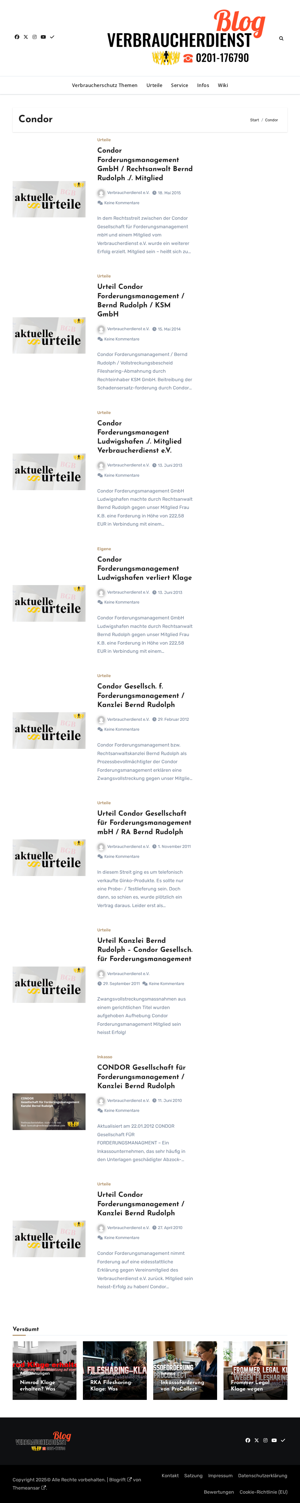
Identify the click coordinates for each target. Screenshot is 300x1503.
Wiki (223, 85)
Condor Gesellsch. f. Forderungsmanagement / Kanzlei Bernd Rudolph (140, 695)
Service (179, 85)
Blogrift (117, 1479)
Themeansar (26, 1488)
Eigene (104, 549)
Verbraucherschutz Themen (105, 85)
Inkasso (104, 1057)
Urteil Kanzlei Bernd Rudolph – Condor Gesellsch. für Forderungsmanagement (144, 950)
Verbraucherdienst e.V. (128, 192)
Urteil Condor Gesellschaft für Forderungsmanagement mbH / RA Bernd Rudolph (144, 823)
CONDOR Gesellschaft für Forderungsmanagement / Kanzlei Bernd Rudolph (141, 1077)
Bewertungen (219, 1492)
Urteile (154, 85)
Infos (203, 85)
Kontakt (170, 1475)
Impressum (220, 1475)
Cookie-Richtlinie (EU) (263, 1492)
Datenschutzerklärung (262, 1475)
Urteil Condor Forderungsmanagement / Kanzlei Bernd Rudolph (140, 1204)
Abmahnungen (35, 1373)
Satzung (193, 1475)
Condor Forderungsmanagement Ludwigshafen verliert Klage (144, 569)
